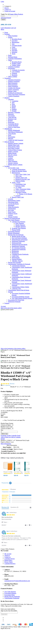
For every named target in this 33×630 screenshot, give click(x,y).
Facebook (3, 435)
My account (7, 554)
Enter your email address (8, 609)
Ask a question (6, 385)
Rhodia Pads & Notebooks (12, 596)
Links (2, 1)
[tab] (5, 508)
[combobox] (9, 16)
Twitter (9, 435)
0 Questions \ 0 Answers (8, 491)
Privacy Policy (8, 562)
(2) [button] (9, 495)
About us (7, 555)
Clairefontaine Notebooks (11, 598)
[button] (5, 522)
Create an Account (9, 11)
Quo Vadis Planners (10, 591)
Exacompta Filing (9, 595)
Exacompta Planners (10, 593)
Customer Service (9, 558)
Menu (2, 29)
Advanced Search (6, 17)
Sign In (6, 8)
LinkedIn (14, 435)
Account (3, 306)
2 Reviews (11, 383)
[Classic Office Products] (15, 14)
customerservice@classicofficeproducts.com (17, 581)
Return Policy (8, 560)
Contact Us (7, 9)
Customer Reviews (9, 563)
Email (18, 435)
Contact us (7, 557)
